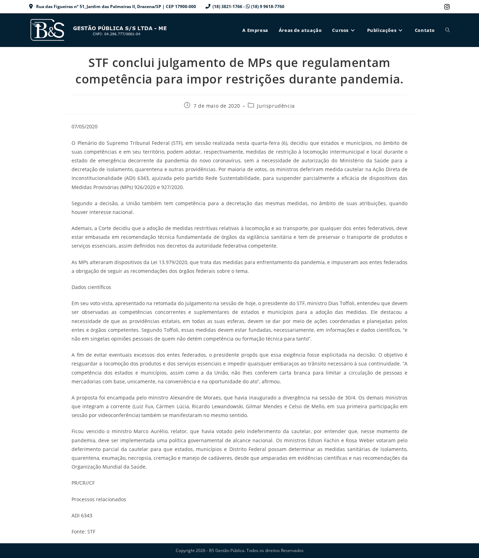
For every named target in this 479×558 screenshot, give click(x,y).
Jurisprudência (276, 105)
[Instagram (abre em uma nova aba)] (446, 6)
